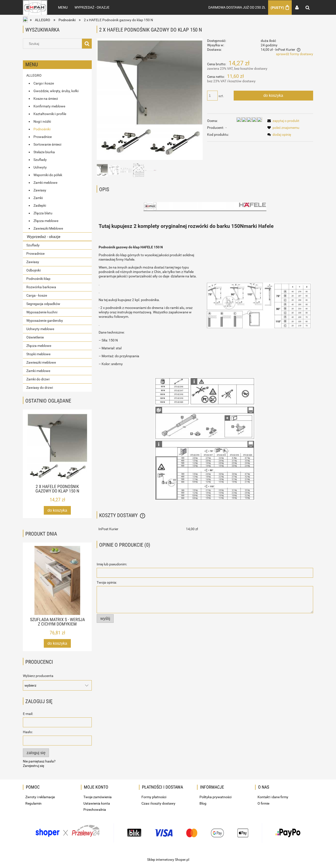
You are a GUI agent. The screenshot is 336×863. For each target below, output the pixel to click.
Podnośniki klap (38, 279)
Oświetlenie (35, 337)
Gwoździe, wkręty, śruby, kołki (55, 91)
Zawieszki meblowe (41, 362)
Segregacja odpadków (43, 304)
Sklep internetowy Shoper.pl (168, 860)
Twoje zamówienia (97, 797)
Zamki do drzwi (37, 379)
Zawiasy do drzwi (39, 387)
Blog (202, 803)
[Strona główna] (35, 7)
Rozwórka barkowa (41, 287)
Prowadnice (42, 137)
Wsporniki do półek (47, 175)
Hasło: (28, 732)
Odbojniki (33, 270)
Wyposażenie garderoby (44, 320)
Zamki (38, 198)
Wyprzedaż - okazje (43, 236)
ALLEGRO (34, 75)
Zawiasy (39, 190)
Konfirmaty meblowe (49, 106)
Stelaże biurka (44, 152)
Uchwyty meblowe (40, 329)
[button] (282, 121)
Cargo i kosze (43, 83)
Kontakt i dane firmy (273, 797)
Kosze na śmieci (45, 99)
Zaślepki (39, 205)
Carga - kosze (36, 295)
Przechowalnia (94, 810)
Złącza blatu (42, 213)
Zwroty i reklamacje (40, 797)
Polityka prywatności (215, 797)
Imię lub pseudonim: (112, 564)
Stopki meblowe (38, 354)
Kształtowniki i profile (49, 114)
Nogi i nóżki (42, 121)
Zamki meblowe (45, 183)
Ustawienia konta (96, 803)
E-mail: (28, 714)
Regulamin (33, 803)
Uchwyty (40, 167)
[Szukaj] (87, 44)
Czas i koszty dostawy (158, 803)
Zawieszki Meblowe (48, 228)
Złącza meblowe (45, 221)
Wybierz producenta (38, 675)
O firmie (263, 803)
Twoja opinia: (107, 582)
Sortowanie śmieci (47, 144)
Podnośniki (41, 129)
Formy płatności (153, 797)
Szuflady (40, 160)
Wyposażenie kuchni (41, 312)
